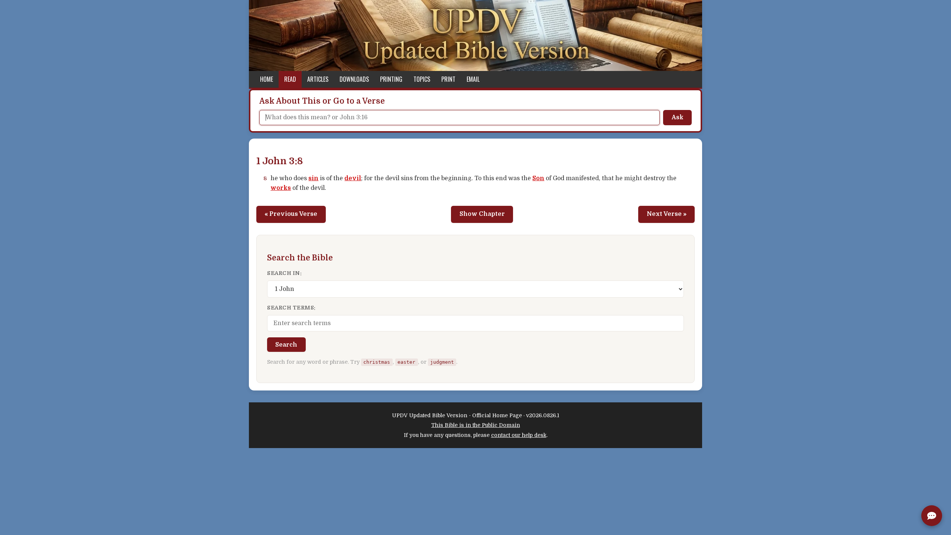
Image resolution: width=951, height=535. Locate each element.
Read (290, 79)
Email (473, 79)
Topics (421, 79)
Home (266, 79)
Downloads (354, 79)
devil (352, 178)
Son (538, 178)
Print (448, 79)
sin (313, 178)
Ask (678, 117)
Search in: (284, 273)
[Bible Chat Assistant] (931, 515)
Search (286, 344)
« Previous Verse (290, 214)
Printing (391, 79)
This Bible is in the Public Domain (475, 425)
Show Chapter (482, 214)
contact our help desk (518, 435)
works (280, 188)
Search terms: (291, 308)
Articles (317, 79)
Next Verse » (667, 214)
